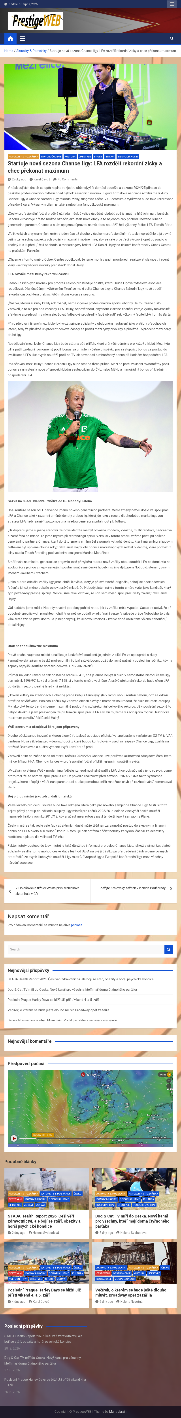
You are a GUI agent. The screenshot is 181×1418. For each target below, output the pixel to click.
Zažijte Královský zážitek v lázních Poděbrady (133, 888)
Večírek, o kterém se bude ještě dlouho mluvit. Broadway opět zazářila (58, 1010)
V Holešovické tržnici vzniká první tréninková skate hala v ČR (47, 891)
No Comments (68, 179)
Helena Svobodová (46, 1232)
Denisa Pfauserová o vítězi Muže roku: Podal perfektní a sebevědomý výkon (62, 1020)
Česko (77, 1193)
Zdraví (110, 156)
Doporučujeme (51, 156)
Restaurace (103, 1279)
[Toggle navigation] (22, 38)
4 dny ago (18, 1301)
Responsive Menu (172, 4)
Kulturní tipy (105, 1205)
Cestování (15, 1199)
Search (168, 949)
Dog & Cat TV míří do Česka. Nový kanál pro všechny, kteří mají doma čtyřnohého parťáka (72, 990)
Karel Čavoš (42, 179)
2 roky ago (19, 179)
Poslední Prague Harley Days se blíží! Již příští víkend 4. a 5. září (53, 1000)
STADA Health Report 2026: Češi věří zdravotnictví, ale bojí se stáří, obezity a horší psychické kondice (81, 979)
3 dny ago (106, 1232)
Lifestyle (85, 156)
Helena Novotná (132, 1301)
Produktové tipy (144, 1205)
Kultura (70, 156)
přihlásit (76, 925)
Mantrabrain (117, 1412)
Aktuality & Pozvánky (23, 156)
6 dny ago (106, 1301)
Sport (98, 156)
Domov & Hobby (35, 1199)
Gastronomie (121, 1273)
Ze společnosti (128, 156)
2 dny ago (18, 1232)
